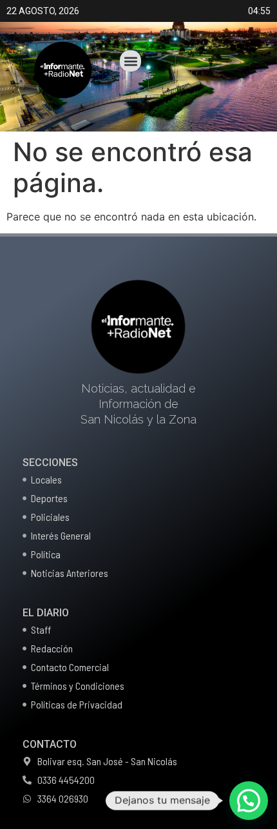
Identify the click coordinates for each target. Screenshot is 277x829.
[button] (130, 61)
